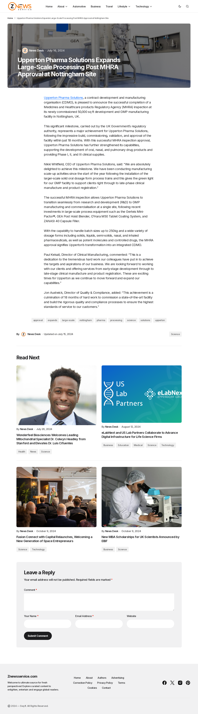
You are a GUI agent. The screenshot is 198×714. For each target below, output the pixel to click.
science (131, 320)
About (89, 677)
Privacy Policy (105, 682)
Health (21, 451)
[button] (180, 6)
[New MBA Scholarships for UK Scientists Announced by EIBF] (142, 497)
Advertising (117, 677)
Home (10, 18)
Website (131, 616)
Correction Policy (82, 682)
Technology (167, 445)
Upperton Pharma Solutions (63, 98)
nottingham (86, 320)
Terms (121, 682)
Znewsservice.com (22, 676)
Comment (30, 589)
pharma (101, 320)
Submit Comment (38, 635)
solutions (145, 320)
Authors (102, 677)
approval (38, 320)
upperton (160, 320)
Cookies (92, 687)
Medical (138, 445)
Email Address (84, 616)
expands (52, 320)
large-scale (68, 320)
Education (123, 445)
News (33, 451)
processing (116, 320)
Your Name (31, 616)
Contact (106, 687)
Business (108, 445)
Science (175, 334)
